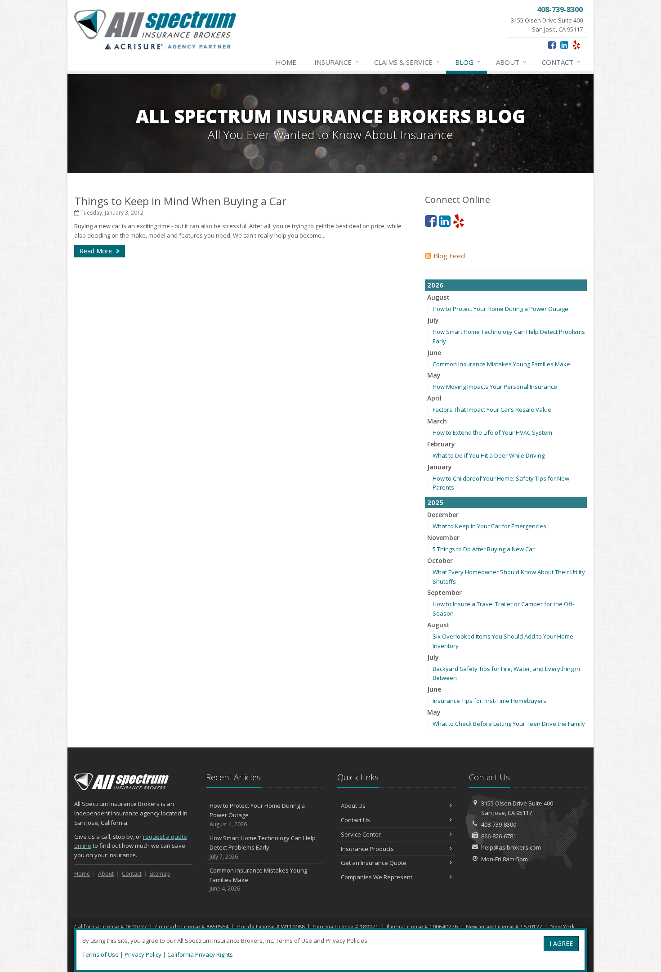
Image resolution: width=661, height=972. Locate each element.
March (437, 421)
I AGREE (561, 943)
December (443, 514)
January (439, 467)
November (443, 537)
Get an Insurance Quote (373, 863)
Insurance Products (367, 849)
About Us (353, 805)
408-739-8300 (498, 824)
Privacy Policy (143, 954)
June (434, 352)
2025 (435, 502)
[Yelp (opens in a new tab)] (576, 45)
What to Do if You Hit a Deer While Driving (489, 455)
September (444, 592)
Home (286, 62)
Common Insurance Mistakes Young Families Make (501, 364)
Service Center (361, 834)
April (434, 398)
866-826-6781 (498, 836)
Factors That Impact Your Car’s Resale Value (492, 409)
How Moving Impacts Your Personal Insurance (495, 386)
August (438, 297)
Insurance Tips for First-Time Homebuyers (489, 701)
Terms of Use (100, 954)
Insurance (336, 62)
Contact (561, 62)
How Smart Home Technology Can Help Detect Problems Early (263, 847)
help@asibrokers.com (511, 847)
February (441, 444)
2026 (435, 284)
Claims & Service (407, 62)
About (511, 62)
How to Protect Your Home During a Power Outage (500, 309)
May (434, 375)
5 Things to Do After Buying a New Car (484, 549)
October (440, 560)
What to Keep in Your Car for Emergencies (489, 526)
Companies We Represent (376, 877)
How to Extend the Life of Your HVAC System (492, 432)
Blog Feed (449, 255)
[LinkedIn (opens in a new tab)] (564, 45)
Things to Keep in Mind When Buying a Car (180, 201)
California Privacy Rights (200, 954)
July (433, 320)
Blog (468, 62)
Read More (97, 251)
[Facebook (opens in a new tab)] (552, 45)
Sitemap (159, 874)
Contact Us (355, 820)
